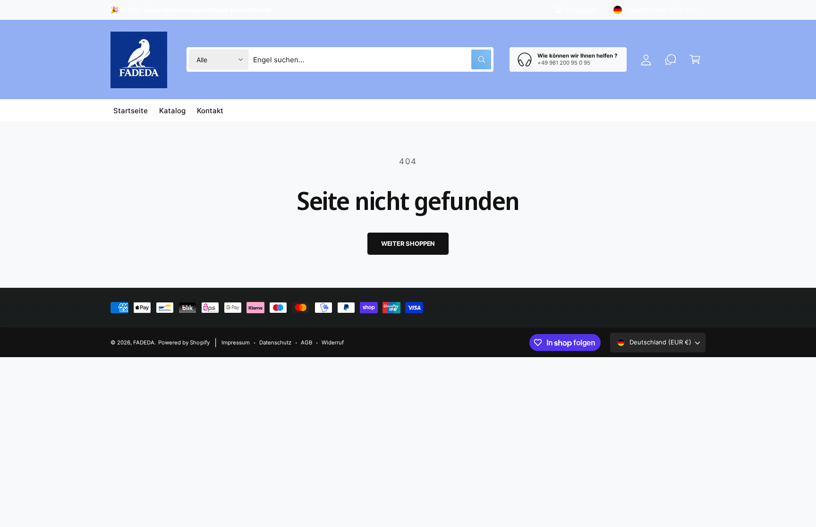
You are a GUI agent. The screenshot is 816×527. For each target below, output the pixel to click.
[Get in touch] (670, 59)
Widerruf (333, 342)
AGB (306, 342)
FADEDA (143, 342)
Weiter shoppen (408, 243)
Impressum (235, 342)
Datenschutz (275, 342)
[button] (695, 59)
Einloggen (581, 10)
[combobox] (372, 59)
